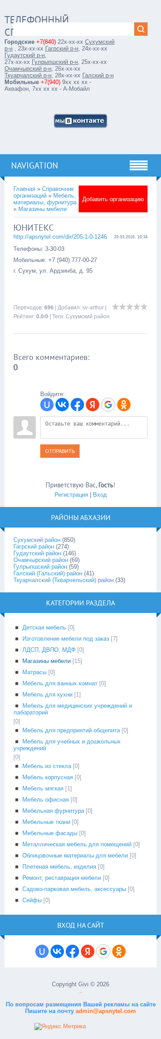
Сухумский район (88, 316)
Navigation (34, 165)
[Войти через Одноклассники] (124, 404)
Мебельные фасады (49, 833)
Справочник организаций (43, 192)
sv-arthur (93, 307)
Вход (100, 494)
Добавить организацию (113, 199)
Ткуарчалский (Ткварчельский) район (63, 580)
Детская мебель (44, 627)
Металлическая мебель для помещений (76, 844)
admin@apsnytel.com (105, 1011)
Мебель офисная (45, 799)
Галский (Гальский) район (47, 573)
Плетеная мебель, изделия (59, 866)
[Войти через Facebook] (77, 404)
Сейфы (32, 900)
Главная (24, 189)
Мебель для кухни (47, 694)
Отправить (60, 451)
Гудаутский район (37, 553)
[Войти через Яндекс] (92, 404)
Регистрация (71, 494)
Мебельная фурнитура (53, 810)
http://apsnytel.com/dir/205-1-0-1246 (60, 236)
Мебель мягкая (43, 788)
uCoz (81, 992)
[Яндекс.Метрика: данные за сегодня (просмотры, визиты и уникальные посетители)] (60, 1026)
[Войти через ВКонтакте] (62, 404)
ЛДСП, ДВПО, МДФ (49, 649)
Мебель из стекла (46, 766)
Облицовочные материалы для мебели (75, 855)
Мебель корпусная (47, 777)
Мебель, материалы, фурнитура (44, 199)
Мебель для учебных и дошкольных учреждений (67, 745)
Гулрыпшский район (40, 566)
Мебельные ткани (46, 822)
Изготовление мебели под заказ (65, 638)
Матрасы (34, 672)
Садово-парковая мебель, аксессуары (74, 889)
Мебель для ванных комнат (59, 683)
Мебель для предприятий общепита (71, 730)
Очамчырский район (40, 560)
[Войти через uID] (47, 404)
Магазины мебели (42, 209)
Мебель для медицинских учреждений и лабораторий (72, 709)
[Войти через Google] (108, 404)
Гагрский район (33, 546)
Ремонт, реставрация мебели (61, 877)
